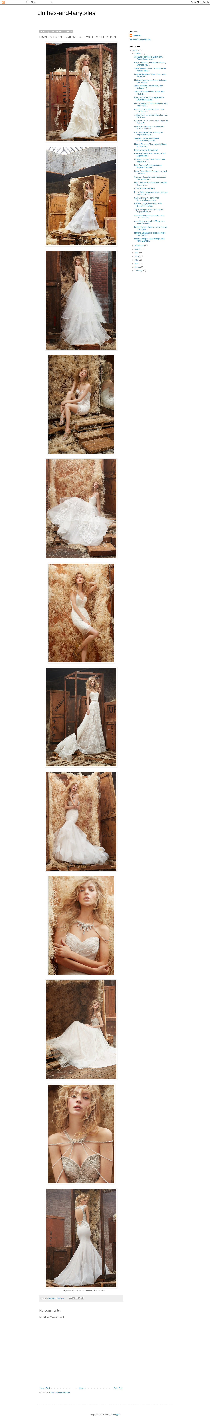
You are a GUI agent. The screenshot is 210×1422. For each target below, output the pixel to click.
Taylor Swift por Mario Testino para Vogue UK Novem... (148, 211)
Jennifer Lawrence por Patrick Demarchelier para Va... (146, 139)
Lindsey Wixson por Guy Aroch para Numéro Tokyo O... (149, 128)
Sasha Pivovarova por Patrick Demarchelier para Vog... (146, 199)
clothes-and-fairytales (66, 13)
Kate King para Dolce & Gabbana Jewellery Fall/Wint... (148, 166)
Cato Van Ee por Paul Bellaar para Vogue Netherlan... (148, 134)
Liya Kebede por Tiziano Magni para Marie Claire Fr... (149, 240)
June (137, 256)
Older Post (118, 1388)
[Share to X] (76, 1298)
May (137, 260)
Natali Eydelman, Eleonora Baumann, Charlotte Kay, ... (150, 64)
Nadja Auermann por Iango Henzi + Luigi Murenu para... (149, 99)
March (137, 267)
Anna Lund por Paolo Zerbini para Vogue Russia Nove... (148, 58)
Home (81, 1388)
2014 (134, 50)
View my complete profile (140, 39)
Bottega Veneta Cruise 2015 (146, 150)
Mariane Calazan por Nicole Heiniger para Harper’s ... (149, 234)
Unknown (137, 35)
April (137, 264)
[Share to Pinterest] (82, 1298)
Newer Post (45, 1388)
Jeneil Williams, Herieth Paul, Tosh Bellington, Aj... (148, 87)
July (136, 253)
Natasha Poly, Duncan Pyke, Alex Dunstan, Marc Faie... (148, 205)
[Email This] (70, 1298)
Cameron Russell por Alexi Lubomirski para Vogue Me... (150, 178)
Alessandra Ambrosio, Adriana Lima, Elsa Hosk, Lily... (149, 216)
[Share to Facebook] (79, 1298)
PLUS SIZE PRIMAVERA (144, 188)
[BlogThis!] (73, 1298)
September (139, 246)
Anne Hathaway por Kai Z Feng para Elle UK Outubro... (149, 222)
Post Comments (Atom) (60, 1393)
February (139, 271)
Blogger (116, 1415)
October (138, 54)
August (138, 249)
